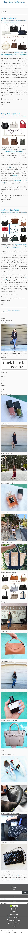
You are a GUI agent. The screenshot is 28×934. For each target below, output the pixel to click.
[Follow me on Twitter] (2, 321)
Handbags (8, 20)
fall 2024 (17, 115)
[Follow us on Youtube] (10, 321)
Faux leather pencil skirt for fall (14, 914)
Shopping (12, 20)
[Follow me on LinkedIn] (12, 321)
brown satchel (23, 244)
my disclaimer (14, 879)
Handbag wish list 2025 (8, 18)
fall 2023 (22, 212)
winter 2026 (5, 22)
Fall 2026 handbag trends (14, 911)
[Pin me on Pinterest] (8, 321)
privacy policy (17, 875)
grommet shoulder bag (18, 52)
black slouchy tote (19, 247)
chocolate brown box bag (10, 151)
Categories (14, 901)
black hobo (17, 244)
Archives (14, 896)
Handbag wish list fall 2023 (10, 210)
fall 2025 (17, 20)
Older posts (5, 312)
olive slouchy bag (19, 151)
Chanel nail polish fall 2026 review (14, 917)
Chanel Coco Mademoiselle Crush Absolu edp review (14, 916)
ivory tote (17, 54)
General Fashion (8, 115)
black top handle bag (20, 246)
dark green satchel (11, 247)
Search (14, 889)
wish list (8, 22)
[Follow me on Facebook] (3, 321)
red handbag (12, 246)
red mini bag (11, 149)
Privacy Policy (14, 926)
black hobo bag (22, 148)
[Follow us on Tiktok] (6, 321)
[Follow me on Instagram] (5, 321)
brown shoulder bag (5, 246)
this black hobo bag (9, 168)
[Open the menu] (26, 5)
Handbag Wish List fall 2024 (10, 114)
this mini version (17, 180)
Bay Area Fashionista (14, 2)
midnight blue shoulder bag (9, 54)
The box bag (14, 175)
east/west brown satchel (16, 56)
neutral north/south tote (20, 149)
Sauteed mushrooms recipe (14, 912)
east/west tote (5, 149)
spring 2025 (21, 20)
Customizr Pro (20, 932)
